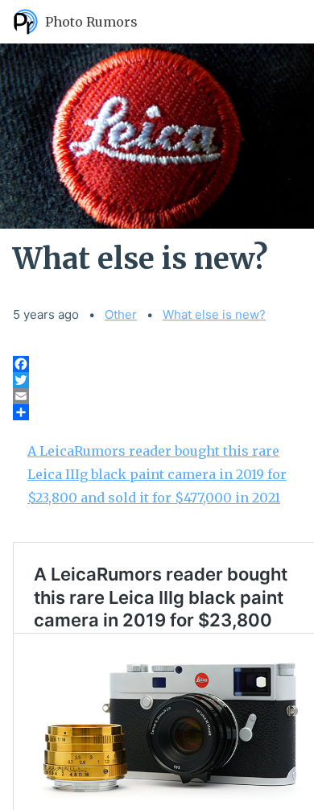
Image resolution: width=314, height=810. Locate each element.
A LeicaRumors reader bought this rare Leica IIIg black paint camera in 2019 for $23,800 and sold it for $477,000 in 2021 (157, 474)
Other (121, 314)
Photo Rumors (91, 22)
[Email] (157, 396)
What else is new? (214, 314)
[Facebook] (157, 364)
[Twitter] (157, 380)
